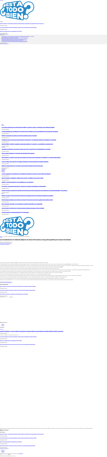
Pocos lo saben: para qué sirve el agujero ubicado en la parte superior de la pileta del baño (25, 161)
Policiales (3, 169)
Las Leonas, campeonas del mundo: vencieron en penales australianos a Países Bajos (24, 186)
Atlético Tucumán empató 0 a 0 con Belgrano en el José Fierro (11, 31)
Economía (3, 170)
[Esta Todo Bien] (34, 235)
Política (3, 125)
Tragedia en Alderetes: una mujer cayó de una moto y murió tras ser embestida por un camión (26, 149)
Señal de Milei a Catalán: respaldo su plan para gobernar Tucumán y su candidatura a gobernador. (27, 144)
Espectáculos (3, 450)
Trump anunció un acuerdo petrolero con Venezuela (15, 212)
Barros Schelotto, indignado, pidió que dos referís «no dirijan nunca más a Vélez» (23, 178)
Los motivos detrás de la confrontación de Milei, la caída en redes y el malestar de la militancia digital (18, 27)
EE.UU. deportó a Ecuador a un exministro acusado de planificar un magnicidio (22, 204)
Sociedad (3, 147)
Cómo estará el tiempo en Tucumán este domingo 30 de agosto (18, 153)
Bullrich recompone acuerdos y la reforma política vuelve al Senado (19, 135)
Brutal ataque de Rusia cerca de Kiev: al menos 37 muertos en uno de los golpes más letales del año (15, 38)
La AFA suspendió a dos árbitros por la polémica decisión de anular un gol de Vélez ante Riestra (26, 174)
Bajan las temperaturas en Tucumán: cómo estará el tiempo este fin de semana (22, 166)
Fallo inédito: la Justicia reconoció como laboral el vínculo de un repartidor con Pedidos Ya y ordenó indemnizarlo (31, 157)
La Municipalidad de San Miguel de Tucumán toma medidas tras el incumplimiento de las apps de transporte (30, 131)
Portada (1, 236)
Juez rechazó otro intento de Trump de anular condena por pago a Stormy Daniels (23, 208)
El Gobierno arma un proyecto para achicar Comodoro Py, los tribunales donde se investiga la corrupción (29, 140)
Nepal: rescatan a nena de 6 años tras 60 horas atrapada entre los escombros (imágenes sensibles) (14, 41)
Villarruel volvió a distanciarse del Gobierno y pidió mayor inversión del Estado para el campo (14, 39)
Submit (9, 454)
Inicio (2, 124)
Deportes (3, 171)
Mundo (3, 193)
